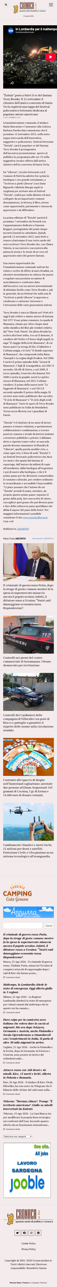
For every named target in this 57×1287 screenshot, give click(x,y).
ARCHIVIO (23, 529)
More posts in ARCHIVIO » (43, 538)
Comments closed (12, 977)
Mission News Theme (19, 1282)
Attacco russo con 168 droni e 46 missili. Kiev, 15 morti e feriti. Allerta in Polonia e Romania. (27, 1073)
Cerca (49, 925)
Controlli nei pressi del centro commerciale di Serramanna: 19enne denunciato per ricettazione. (27, 661)
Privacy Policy (28, 1249)
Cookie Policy (28, 1243)
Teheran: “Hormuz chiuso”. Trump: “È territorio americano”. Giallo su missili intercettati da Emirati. (27, 1105)
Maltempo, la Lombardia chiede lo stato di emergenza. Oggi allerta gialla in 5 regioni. (27, 988)
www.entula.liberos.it (35, 517)
